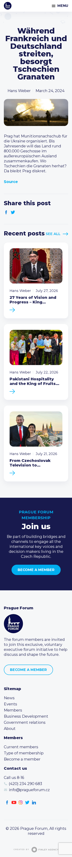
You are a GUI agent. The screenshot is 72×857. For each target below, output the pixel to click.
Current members (21, 747)
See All (53, 234)
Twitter (13, 212)
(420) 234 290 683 (25, 783)
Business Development (26, 716)
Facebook (6, 212)
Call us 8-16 (14, 777)
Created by (21, 849)
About (10, 728)
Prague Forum (8, 6)
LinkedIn (34, 802)
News (9, 698)
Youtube (14, 802)
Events (10, 704)
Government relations (25, 722)
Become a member (36, 570)
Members (13, 710)
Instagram (20, 802)
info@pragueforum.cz (29, 790)
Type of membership (24, 753)
